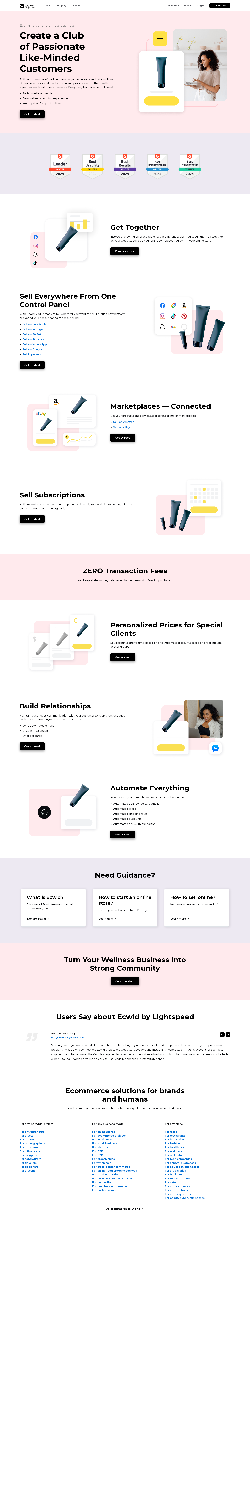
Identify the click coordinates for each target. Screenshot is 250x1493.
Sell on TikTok (32, 334)
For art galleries (175, 1170)
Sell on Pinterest (34, 339)
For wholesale (101, 1163)
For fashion (172, 1143)
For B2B (97, 1151)
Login (200, 5)
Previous (222, 1034)
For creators (28, 1139)
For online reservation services (112, 1178)
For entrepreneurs (32, 1131)
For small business (104, 1143)
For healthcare (175, 1147)
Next (228, 1034)
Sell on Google (32, 349)
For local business (104, 1139)
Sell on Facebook (34, 324)
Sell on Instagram (34, 329)
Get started (220, 5)
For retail (171, 1131)
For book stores (175, 1174)
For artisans (27, 1170)
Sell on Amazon (123, 422)
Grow (76, 5)
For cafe (170, 1182)
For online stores (103, 1131)
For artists (26, 1135)
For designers (29, 1166)
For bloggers (28, 1155)
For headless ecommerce (109, 1186)
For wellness (173, 1151)
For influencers (30, 1151)
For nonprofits (101, 1182)
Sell (47, 5)
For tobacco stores (177, 1178)
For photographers (32, 1143)
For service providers (106, 1174)
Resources (173, 5)
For (106, 1190)
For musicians (29, 1147)
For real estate (175, 1155)
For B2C (97, 1155)
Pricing (188, 5)
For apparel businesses (180, 1163)
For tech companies (178, 1159)
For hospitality (174, 1139)
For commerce (111, 1166)
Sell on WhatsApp (35, 344)
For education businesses (182, 1166)
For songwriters (30, 1159)
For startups (100, 1147)
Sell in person (32, 354)
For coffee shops (176, 1190)
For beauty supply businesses (185, 1198)
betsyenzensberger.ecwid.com (67, 1037)
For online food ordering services (114, 1170)
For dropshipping (103, 1159)
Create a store (124, 251)
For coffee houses (177, 1186)
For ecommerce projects (109, 1135)
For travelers (28, 1163)
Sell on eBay (121, 427)
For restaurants (175, 1135)
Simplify (61, 5)
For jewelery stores (178, 1194)
